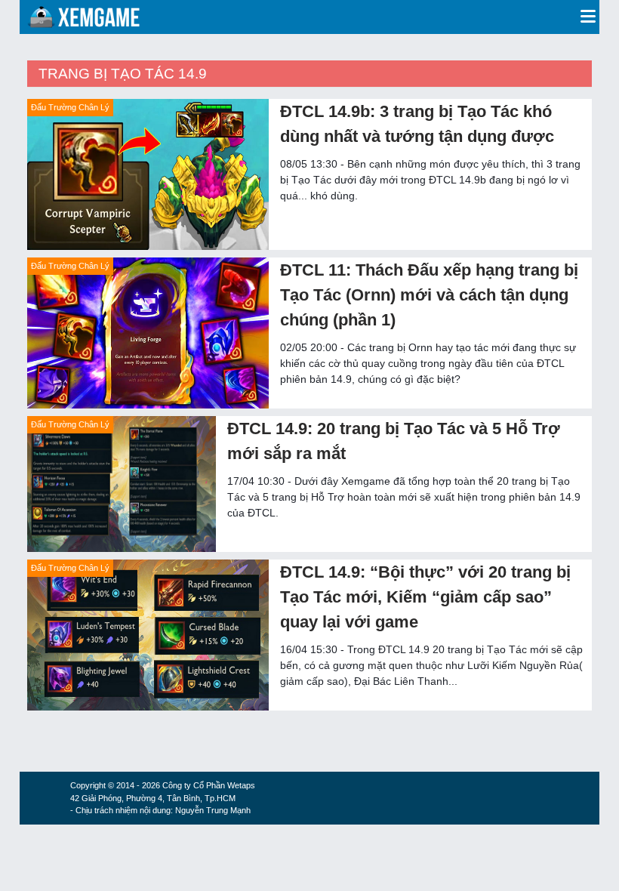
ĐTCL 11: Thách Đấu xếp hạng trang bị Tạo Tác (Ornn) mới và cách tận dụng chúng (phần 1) (429, 295)
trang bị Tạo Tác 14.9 (122, 74)
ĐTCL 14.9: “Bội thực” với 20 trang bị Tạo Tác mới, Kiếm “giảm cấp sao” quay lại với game (425, 597)
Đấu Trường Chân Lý (70, 107)
